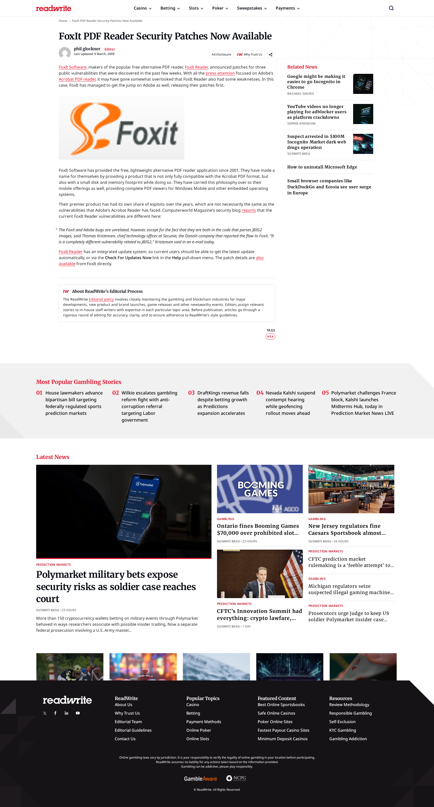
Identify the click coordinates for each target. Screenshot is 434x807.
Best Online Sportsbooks (281, 704)
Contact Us (125, 738)
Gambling (225, 519)
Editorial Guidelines (133, 730)
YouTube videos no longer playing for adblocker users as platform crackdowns (317, 112)
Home (63, 21)
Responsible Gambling (350, 713)
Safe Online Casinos (276, 713)
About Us (123, 704)
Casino (140, 8)
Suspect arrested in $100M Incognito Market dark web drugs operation (316, 142)
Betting (167, 8)
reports (249, 210)
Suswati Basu (47, 610)
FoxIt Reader (196, 67)
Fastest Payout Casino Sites (283, 730)
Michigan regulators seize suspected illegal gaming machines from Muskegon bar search (350, 592)
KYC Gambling (342, 730)
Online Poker (198, 730)
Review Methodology (349, 704)
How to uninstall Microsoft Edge (322, 166)
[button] (391, 8)
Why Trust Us (127, 713)
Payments (285, 8)
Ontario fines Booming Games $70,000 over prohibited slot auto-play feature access (258, 533)
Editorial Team (128, 721)
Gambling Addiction (348, 738)
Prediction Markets (53, 564)
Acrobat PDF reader (77, 79)
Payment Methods (203, 721)
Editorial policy (101, 299)
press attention (220, 73)
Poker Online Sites (275, 721)
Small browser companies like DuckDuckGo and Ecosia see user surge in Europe (329, 186)
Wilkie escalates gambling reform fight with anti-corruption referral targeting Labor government (149, 406)
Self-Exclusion (342, 721)
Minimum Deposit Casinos (283, 738)
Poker (218, 8)
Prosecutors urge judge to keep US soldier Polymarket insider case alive (348, 619)
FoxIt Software (72, 67)
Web (270, 336)
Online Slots (197, 738)
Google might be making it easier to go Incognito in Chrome (316, 82)
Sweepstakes (249, 8)
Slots (194, 8)
